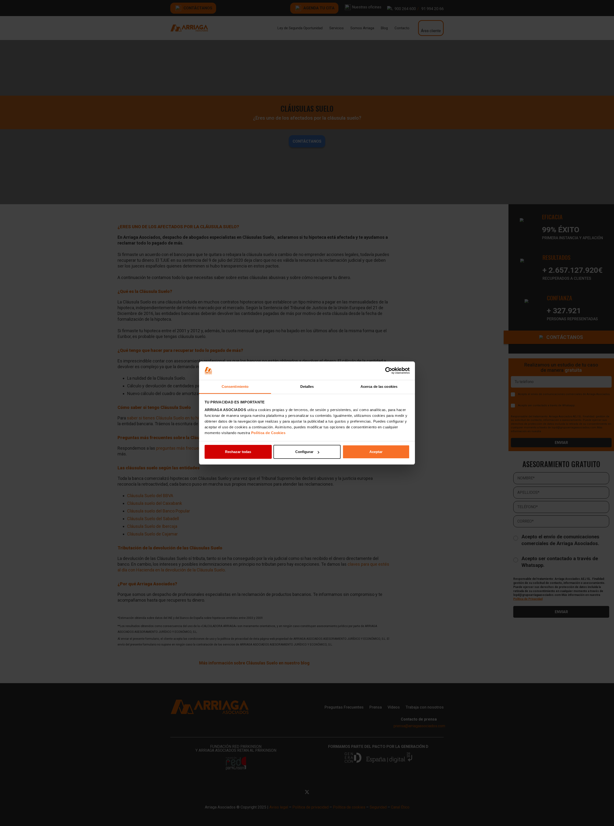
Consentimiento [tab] (235, 386)
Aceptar (376, 452)
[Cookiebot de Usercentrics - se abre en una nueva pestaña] (389, 370)
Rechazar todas (238, 452)
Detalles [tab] (307, 386)
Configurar (304, 452)
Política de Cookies (268, 433)
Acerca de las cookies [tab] (378, 386)
